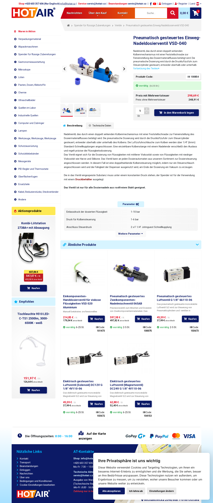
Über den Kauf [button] (98, 13)
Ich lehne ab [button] (136, 491)
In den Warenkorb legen (179, 112)
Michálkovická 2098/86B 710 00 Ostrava (171, 500)
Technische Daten (101, 125)
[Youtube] (154, 3)
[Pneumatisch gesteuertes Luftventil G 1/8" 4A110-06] (178, 273)
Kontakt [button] (122, 13)
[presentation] (64, 69)
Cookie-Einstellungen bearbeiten (37, 484)
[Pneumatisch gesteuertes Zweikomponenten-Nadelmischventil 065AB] (131, 273)
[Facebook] (150, 3)
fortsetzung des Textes (145, 68)
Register (183, 3)
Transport (25, 462)
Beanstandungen (29, 466)
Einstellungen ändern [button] (161, 491)
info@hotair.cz (68, 3)
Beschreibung (74, 125)
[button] (195, 3)
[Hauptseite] (33, 12)
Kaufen (36, 288)
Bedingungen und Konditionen (36, 481)
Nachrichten (74, 13)
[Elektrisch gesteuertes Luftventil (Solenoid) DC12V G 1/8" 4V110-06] (84, 358)
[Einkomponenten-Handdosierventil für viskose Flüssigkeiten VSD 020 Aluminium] (84, 273)
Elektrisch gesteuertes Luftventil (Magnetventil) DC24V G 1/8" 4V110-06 (126, 385)
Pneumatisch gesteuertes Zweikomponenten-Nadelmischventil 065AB (127, 300)
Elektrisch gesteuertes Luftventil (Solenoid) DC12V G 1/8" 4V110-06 (83, 385)
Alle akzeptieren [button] (111, 491)
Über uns (24, 477)
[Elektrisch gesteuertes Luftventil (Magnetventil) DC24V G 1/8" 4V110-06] (131, 358)
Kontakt (24, 458)
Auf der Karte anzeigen (92, 436)
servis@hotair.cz (96, 3)
